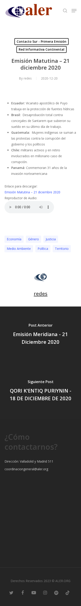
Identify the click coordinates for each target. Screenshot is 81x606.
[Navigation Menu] (74, 10)
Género (33, 239)
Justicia (51, 239)
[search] (65, 11)
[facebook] (22, 592)
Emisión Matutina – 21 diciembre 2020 (32, 192)
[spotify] (56, 592)
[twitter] (11, 592)
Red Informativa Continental (41, 49)
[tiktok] (67, 592)
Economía (14, 239)
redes (28, 78)
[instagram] (45, 592)
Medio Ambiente (19, 248)
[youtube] (33, 592)
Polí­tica (43, 248)
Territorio (62, 248)
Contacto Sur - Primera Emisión (41, 41)
